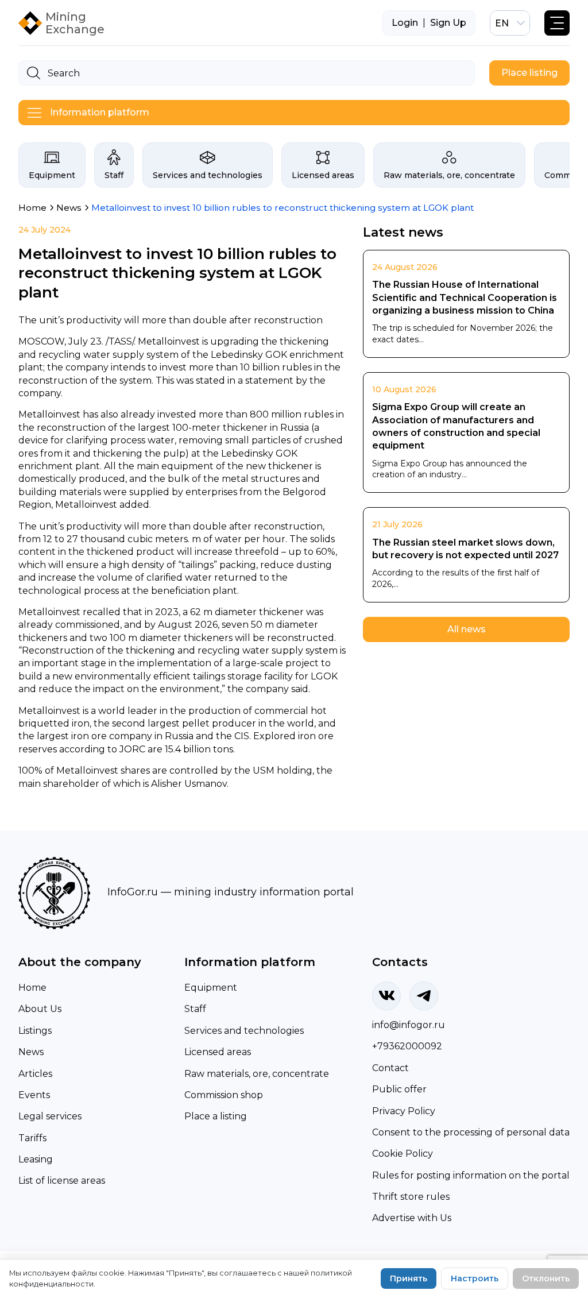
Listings (35, 1030)
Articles (35, 1073)
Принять (408, 1278)
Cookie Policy (402, 1153)
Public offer (399, 1089)
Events (34, 1095)
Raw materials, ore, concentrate (449, 175)
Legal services (50, 1116)
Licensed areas (323, 175)
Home (32, 987)
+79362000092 (407, 1046)
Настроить (474, 1278)
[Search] (33, 73)
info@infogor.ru (408, 1024)
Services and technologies (207, 175)
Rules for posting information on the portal (471, 1175)
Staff (114, 175)
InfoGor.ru (132, 892)
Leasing (35, 1159)
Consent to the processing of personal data (471, 1132)
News (31, 1051)
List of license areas (61, 1180)
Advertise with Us (411, 1217)
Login (405, 22)
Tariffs (32, 1138)
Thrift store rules (411, 1196)
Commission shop (223, 1095)
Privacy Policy (403, 1111)
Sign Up (448, 22)
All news (466, 629)
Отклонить (546, 1278)
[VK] (386, 996)
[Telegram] (423, 996)
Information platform (99, 112)
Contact (390, 1068)
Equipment (52, 175)
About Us (39, 1008)
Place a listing (215, 1116)
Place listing (529, 72)
